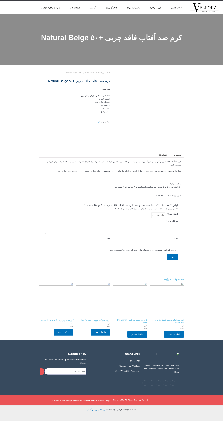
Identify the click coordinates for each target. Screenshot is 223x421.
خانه (108, 72)
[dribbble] (151, 383)
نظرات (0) (162, 155)
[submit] (42, 371)
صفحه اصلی (176, 7)
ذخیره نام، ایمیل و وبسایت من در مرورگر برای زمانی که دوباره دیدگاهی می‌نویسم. (143, 250)
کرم (103, 72)
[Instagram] (144, 383)
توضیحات (177, 155)
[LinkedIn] (158, 383)
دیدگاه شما (172, 221)
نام (176, 238)
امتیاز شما (172, 214)
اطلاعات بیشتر (174, 334)
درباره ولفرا (155, 7)
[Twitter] (165, 383)
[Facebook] (172, 383)
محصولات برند (133, 7)
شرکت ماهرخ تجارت (50, 7)
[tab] (178, 155)
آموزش (93, 7)
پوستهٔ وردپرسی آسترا (96, 410)
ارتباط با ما (75, 7)
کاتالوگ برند (111, 7)
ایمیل (107, 238)
